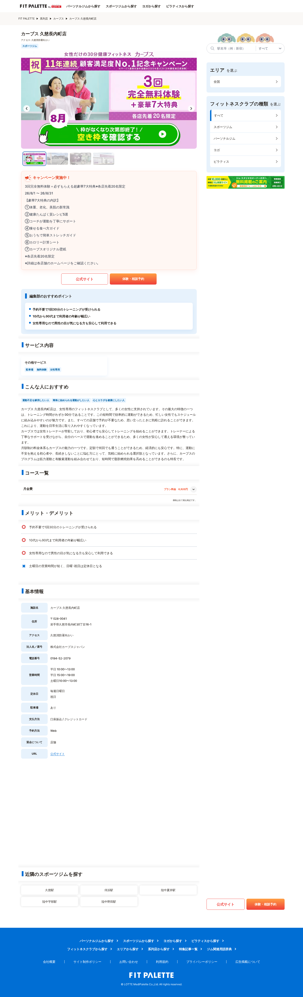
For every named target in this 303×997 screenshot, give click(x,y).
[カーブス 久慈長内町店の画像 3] (80, 159)
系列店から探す (159, 949)
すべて (218, 115)
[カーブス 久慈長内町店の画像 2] (57, 159)
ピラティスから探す (180, 6)
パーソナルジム (224, 138)
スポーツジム (223, 127)
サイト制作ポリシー (87, 961)
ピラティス (221, 161)
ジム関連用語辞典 (219, 949)
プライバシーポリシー (201, 961)
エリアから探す (128, 949)
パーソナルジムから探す (83, 6)
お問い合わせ (128, 961)
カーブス (58, 18)
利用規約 (162, 961)
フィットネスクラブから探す (87, 949)
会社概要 (49, 961)
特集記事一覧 (188, 949)
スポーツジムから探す (121, 6)
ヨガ (217, 150)
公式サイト (85, 279)
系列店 (44, 18)
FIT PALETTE (26, 18)
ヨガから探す (151, 6)
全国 (217, 81)
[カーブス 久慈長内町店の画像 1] (34, 158)
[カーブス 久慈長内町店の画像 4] (103, 159)
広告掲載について (247, 961)
